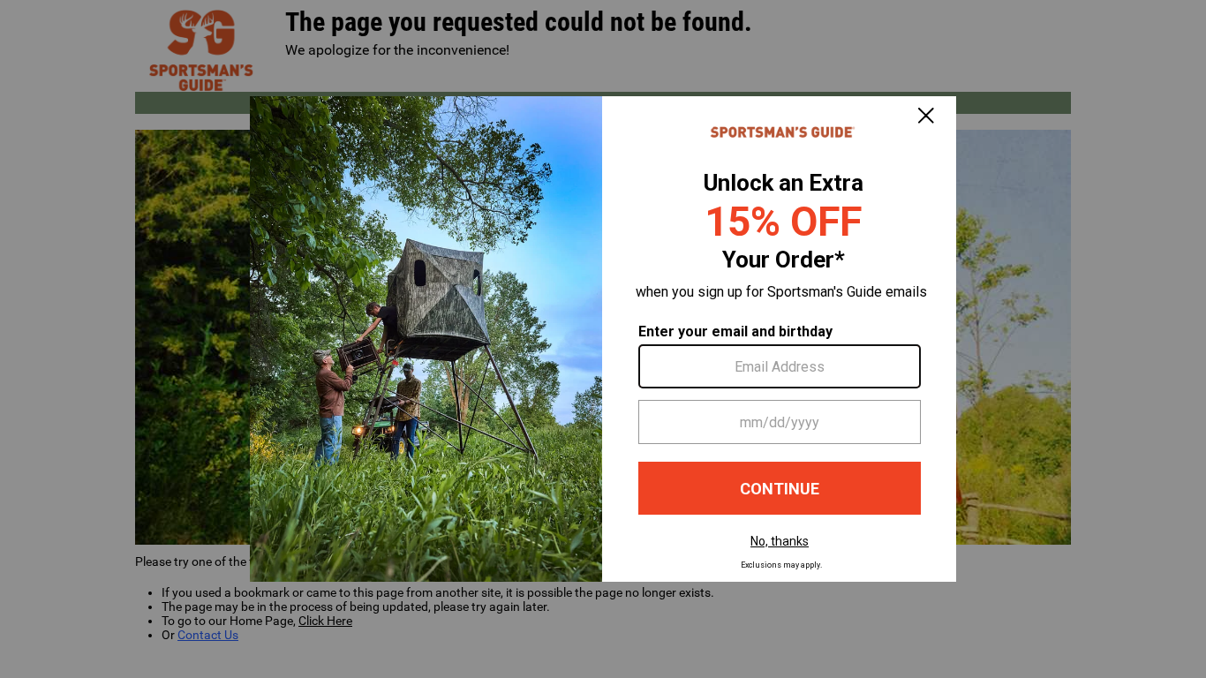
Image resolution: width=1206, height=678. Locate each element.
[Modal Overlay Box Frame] (603, 339)
